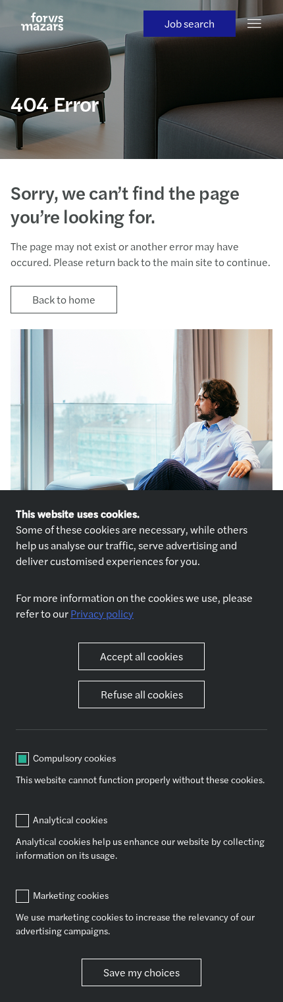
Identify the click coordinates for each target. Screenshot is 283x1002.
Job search (190, 23)
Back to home (63, 299)
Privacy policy (102, 613)
